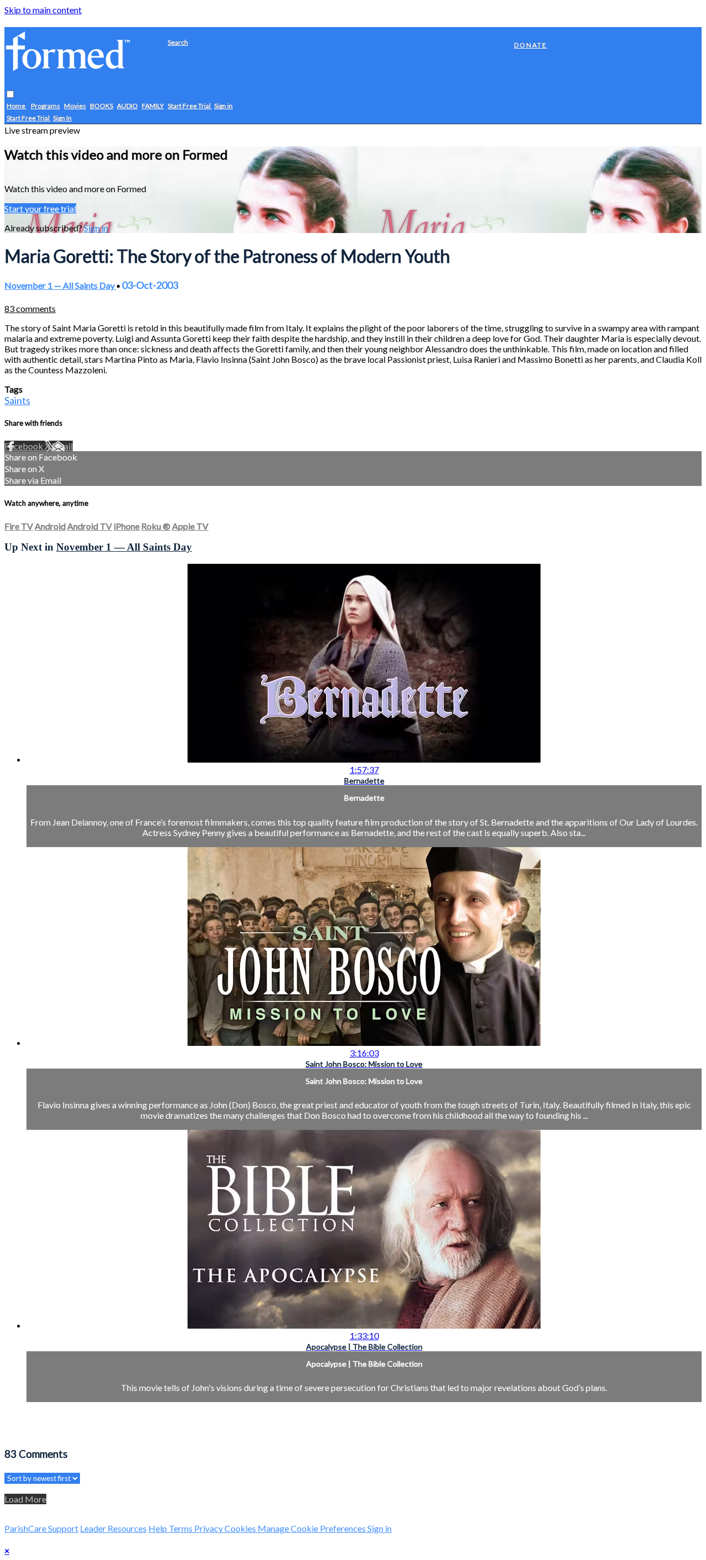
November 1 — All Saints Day (60, 285)
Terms (181, 1528)
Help (158, 1528)
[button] (10, 94)
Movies (75, 106)
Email (62, 446)
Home (16, 106)
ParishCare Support (41, 1528)
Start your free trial (40, 208)
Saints (17, 400)
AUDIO (127, 106)
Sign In (62, 118)
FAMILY (153, 106)
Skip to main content (43, 9)
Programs (45, 106)
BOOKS (101, 106)
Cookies (241, 1528)
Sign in (223, 106)
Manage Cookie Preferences (312, 1528)
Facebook (24, 446)
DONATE (530, 45)
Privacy (209, 1528)
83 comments (30, 308)
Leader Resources (113, 1528)
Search (178, 42)
